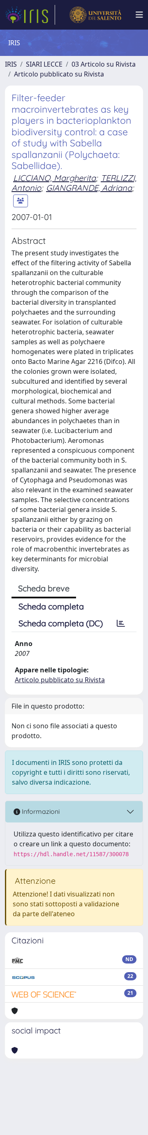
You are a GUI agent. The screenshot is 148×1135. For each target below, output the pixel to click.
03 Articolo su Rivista (104, 64)
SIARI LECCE (44, 64)
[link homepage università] (95, 15)
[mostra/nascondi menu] (139, 15)
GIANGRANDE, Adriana (89, 188)
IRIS (11, 64)
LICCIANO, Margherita (54, 178)
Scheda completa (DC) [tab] (60, 623)
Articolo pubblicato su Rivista (59, 74)
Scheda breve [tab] (43, 588)
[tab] (121, 623)
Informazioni (40, 811)
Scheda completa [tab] (51, 606)
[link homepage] (30, 15)
